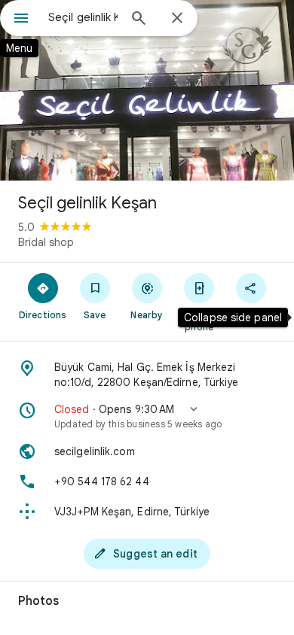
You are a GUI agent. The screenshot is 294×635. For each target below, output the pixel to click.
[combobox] (83, 17)
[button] (147, 416)
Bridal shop (46, 242)
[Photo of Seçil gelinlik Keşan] (147, 90)
